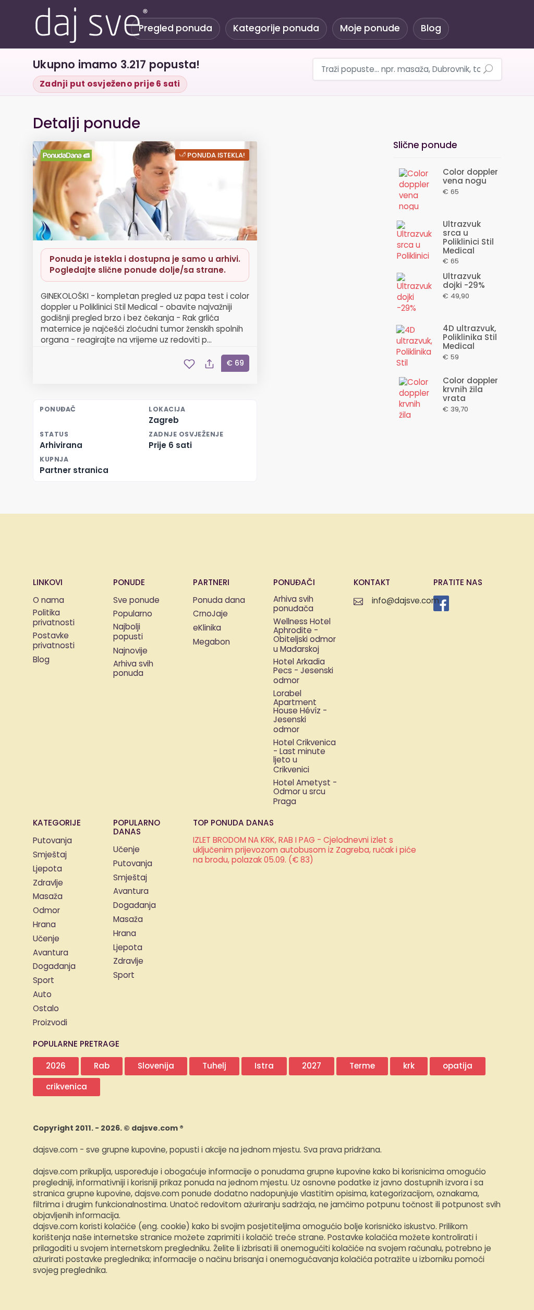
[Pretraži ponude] (488, 70)
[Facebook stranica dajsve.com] (441, 603)
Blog (431, 28)
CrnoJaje (210, 614)
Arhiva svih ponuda (133, 669)
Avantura (50, 953)
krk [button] (409, 1066)
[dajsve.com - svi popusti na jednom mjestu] (91, 23)
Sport (43, 981)
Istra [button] (264, 1066)
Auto (42, 995)
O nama (48, 600)
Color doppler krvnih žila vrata (470, 390)
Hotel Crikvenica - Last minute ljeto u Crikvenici (304, 757)
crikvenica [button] (66, 1087)
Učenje (46, 939)
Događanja (54, 967)
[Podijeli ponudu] (209, 364)
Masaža (48, 897)
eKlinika (207, 628)
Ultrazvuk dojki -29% (464, 281)
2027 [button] (311, 1066)
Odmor (46, 911)
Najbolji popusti (128, 632)
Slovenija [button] (156, 1066)
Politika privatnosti (54, 618)
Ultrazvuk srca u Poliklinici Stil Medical (468, 238)
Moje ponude (370, 28)
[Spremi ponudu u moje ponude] (189, 364)
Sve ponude (136, 600)
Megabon (211, 642)
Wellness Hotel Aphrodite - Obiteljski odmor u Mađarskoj (304, 636)
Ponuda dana (219, 600)
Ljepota (47, 869)
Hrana (44, 925)
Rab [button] (102, 1066)
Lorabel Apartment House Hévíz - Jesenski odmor (300, 712)
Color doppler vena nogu (470, 176)
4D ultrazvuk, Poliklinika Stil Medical (470, 337)
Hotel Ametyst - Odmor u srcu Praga (305, 792)
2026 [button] (56, 1066)
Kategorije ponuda (276, 28)
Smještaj (50, 855)
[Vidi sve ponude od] (68, 155)
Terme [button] (362, 1066)
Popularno (132, 614)
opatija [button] (457, 1066)
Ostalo (46, 1009)
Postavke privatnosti (54, 641)
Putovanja (52, 841)
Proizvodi (50, 1023)
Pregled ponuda (175, 28)
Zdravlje (48, 883)
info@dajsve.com (405, 601)
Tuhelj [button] (214, 1066)
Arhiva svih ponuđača (293, 605)
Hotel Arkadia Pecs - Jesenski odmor (303, 671)
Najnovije (130, 651)
